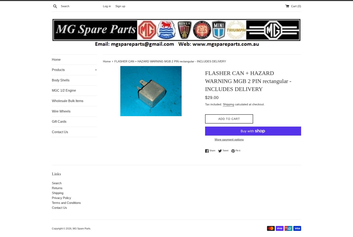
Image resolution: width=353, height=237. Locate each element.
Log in (107, 6)
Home (56, 59)
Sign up (120, 6)
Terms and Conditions (66, 202)
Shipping (228, 104)
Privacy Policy (61, 198)
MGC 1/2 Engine (64, 90)
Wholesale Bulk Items (67, 101)
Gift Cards (59, 121)
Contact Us (60, 132)
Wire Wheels (61, 111)
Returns (57, 188)
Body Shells (60, 80)
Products (74, 70)
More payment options (229, 139)
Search (56, 183)
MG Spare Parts (81, 228)
